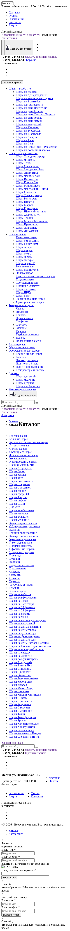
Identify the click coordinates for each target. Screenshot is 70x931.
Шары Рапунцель (26, 198)
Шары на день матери (29, 120)
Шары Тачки (23, 162)
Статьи (35, 793)
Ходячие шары (25, 279)
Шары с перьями (26, 289)
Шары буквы (24, 253)
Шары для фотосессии (29, 104)
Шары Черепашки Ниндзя (32, 188)
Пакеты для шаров (27, 360)
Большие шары (25, 266)
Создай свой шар (12, 742)
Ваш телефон (9, 856)
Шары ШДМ (23, 292)
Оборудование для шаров (24, 350)
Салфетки (22, 321)
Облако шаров (24, 272)
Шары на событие (20, 88)
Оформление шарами (22, 347)
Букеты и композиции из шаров (35, 276)
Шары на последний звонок (33, 150)
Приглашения (24, 318)
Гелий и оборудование (29, 366)
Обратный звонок (35, 753)
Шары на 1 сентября (28, 101)
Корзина (30, 59)
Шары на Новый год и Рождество (36, 146)
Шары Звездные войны (30, 169)
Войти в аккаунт (28, 34)
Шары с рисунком (27, 243)
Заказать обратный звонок (41, 56)
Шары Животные (26, 227)
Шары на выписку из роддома (34, 98)
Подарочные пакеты (28, 340)
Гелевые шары (17, 234)
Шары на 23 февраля (28, 133)
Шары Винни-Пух (27, 179)
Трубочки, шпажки (27, 334)
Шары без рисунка (27, 240)
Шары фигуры (25, 260)
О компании (16, 18)
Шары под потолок (27, 269)
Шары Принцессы (27, 224)
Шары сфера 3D (25, 263)
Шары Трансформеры (29, 195)
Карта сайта (16, 833)
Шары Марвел (24, 205)
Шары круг (23, 295)
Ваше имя (7, 849)
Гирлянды (22, 311)
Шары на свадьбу (26, 91)
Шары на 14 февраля (28, 130)
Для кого (14, 373)
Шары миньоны (25, 159)
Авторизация (9, 34)
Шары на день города (29, 117)
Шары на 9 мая (25, 143)
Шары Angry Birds (27, 172)
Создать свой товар (20, 48)
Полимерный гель (27, 363)
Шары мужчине (25, 379)
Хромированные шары (30, 302)
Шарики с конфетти (28, 285)
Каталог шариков (12, 82)
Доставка (14, 12)
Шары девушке (25, 382)
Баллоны (21, 357)
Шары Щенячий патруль (31, 211)
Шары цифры (24, 250)
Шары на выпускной (28, 124)
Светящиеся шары (27, 282)
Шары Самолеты (26, 192)
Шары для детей (26, 376)
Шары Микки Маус (28, 185)
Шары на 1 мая (25, 140)
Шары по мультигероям (23, 153)
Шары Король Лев (27, 182)
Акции (13, 25)
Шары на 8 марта (26, 137)
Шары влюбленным (28, 386)
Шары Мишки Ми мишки (32, 221)
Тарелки (21, 331)
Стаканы (21, 327)
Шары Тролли (24, 217)
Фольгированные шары (30, 298)
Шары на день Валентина (31, 107)
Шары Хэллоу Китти (28, 214)
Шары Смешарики (27, 166)
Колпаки (21, 315)
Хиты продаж (17, 344)
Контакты (15, 22)
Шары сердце (24, 247)
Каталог (13, 830)
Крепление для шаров (29, 353)
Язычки (20, 308)
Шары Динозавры (27, 230)
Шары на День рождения (31, 95)
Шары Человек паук (28, 175)
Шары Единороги (27, 208)
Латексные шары (26, 237)
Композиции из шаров (22, 389)
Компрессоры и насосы (30, 370)
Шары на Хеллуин (27, 127)
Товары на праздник (21, 305)
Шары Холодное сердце (30, 156)
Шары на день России (29, 111)
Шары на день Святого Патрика (35, 114)
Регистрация (9, 38)
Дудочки (21, 337)
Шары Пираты (25, 201)
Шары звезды (24, 256)
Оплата (13, 15)
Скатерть (21, 324)
